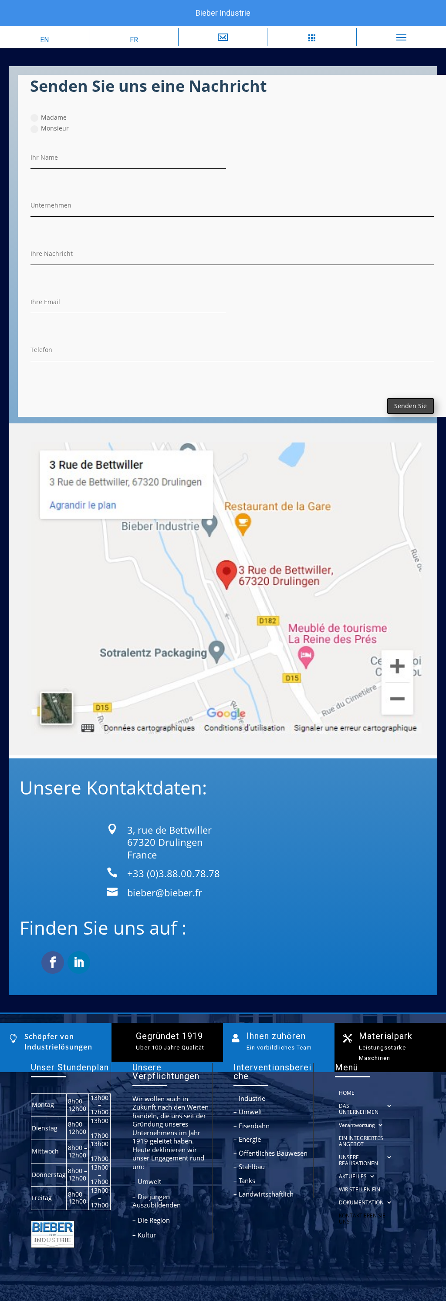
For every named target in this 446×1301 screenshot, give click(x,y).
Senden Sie (410, 406)
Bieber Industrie (223, 12)
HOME (347, 1093)
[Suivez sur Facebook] (52, 962)
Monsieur (55, 128)
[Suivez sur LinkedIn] (79, 962)
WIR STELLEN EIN (359, 1189)
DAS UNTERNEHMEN (358, 1109)
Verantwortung (357, 1125)
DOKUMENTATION (361, 1202)
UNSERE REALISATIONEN (358, 1160)
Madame (54, 117)
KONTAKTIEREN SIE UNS (362, 1218)
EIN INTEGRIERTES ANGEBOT (361, 1141)
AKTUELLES (353, 1176)
